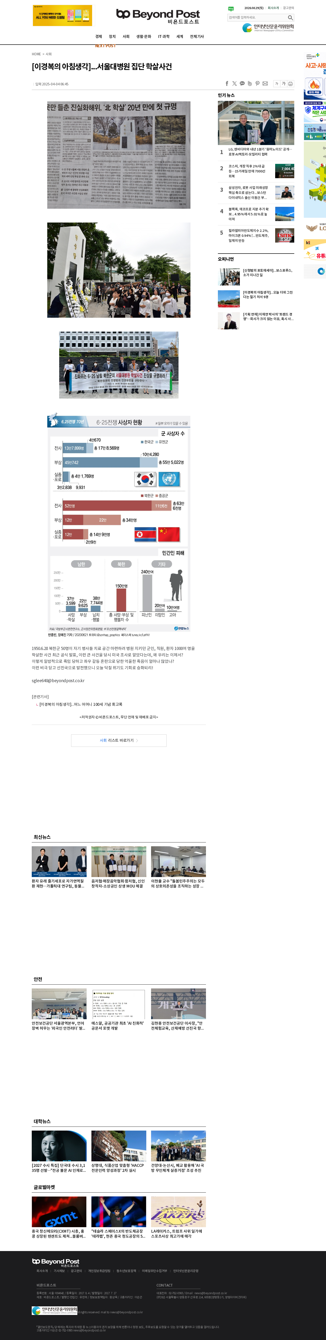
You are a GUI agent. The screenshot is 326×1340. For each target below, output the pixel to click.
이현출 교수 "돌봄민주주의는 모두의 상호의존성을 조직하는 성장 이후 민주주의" (178, 884)
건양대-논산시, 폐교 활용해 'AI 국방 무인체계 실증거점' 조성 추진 (177, 1168)
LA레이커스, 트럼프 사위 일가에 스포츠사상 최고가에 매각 (176, 1234)
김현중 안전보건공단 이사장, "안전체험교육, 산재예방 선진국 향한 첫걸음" (178, 1026)
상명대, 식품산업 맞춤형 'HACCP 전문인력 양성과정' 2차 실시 (117, 1168)
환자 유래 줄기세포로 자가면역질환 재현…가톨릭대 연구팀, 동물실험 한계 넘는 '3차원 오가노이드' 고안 (59, 884)
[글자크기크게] (283, 83)
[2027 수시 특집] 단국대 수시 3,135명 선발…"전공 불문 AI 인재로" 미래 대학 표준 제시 (58, 1168)
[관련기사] (40, 697)
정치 (112, 37)
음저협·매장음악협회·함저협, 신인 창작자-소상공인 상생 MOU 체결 (118, 883)
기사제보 (59, 1271)
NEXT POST (105, 46)
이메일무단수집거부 (154, 1271)
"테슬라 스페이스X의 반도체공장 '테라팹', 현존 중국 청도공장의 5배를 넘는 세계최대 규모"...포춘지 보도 (118, 1234)
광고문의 (288, 8)
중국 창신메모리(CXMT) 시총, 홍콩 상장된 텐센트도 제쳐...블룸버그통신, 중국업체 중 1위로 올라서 (59, 1234)
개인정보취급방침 (99, 1271)
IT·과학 (164, 37)
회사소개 (273, 8)
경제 (98, 37)
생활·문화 (143, 37)
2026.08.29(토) (254, 8)
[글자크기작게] (276, 83)
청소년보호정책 (126, 1271)
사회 (126, 37)
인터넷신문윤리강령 (186, 1271)
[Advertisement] (119, 789)
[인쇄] (290, 83)
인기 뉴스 (226, 95)
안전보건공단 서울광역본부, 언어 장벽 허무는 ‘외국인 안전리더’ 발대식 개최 (59, 1026)
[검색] (290, 17)
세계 (180, 37)
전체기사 (197, 37)
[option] (64, 15)
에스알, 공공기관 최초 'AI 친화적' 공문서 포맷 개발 (117, 1026)
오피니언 (226, 259)
